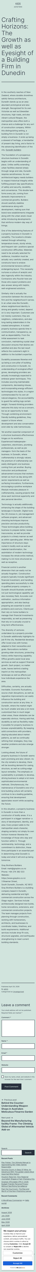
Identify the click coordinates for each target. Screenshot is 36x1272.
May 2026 (5, 1222)
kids (18, 3)
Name (4, 1041)
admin (6, 989)
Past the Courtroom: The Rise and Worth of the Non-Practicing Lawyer (16, 1190)
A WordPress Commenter (11, 1200)
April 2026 (5, 1225)
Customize (18, 1253)
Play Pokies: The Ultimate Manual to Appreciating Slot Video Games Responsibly (16, 1165)
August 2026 (6, 1213)
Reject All (17, 1258)
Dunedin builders (13, 150)
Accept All (17, 1263)
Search (4, 1148)
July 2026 (5, 1216)
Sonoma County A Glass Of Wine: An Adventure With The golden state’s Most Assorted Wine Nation (17, 1172)
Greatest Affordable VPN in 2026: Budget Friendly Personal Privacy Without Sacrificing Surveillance (15, 1184)
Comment (6, 1017)
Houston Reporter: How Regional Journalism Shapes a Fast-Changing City (18, 1178)
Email (4, 1053)
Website (4, 1065)
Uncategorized (18, 992)
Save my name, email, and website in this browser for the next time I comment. (20, 1078)
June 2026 (5, 1219)
